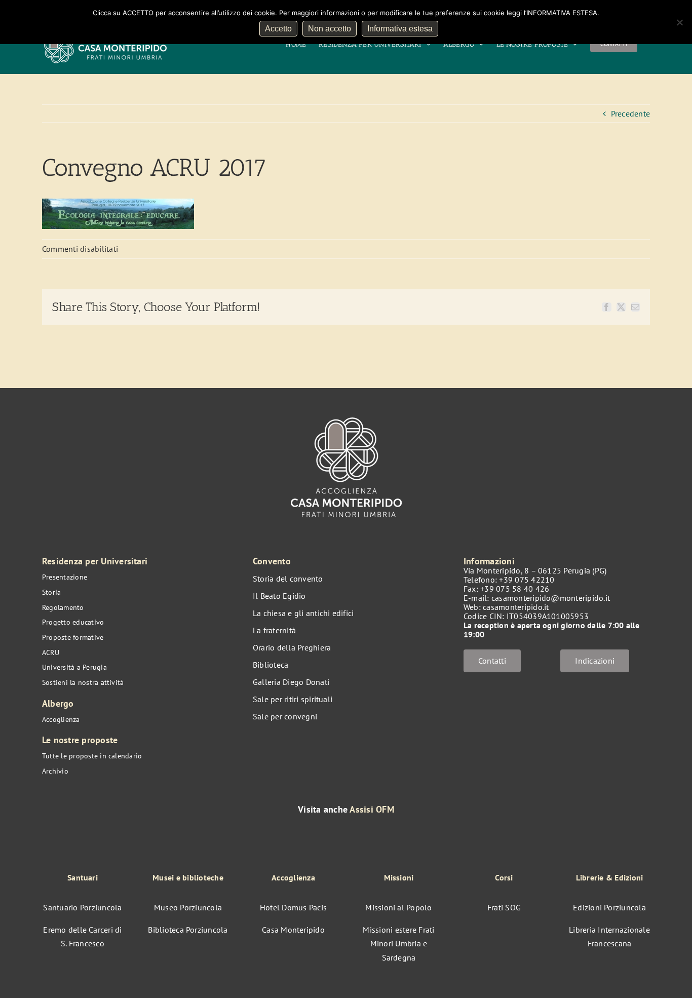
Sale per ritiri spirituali (292, 699)
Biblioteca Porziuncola (187, 930)
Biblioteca (270, 665)
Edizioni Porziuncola (609, 907)
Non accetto (329, 28)
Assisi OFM (372, 809)
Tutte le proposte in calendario (92, 755)
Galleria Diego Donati (291, 682)
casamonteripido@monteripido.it (550, 598)
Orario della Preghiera (292, 647)
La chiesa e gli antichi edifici (303, 613)
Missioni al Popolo (398, 907)
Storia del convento (288, 578)
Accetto (278, 28)
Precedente (630, 113)
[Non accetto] (679, 22)
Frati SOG (504, 907)
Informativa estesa (400, 28)
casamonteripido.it (516, 607)
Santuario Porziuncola (82, 907)
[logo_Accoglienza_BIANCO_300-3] (346, 412)
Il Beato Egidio (279, 596)
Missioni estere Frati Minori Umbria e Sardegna (398, 944)
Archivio (55, 771)
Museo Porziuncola (188, 907)
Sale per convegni (285, 716)
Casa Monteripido (293, 930)
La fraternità (274, 630)
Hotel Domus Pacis (293, 907)
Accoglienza (61, 719)
